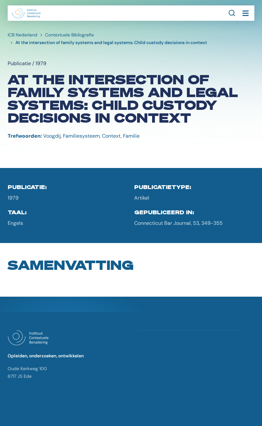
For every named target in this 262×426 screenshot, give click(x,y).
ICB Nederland (22, 35)
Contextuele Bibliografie (69, 35)
